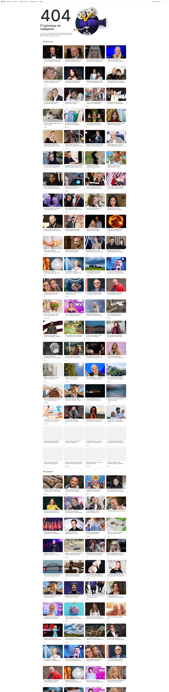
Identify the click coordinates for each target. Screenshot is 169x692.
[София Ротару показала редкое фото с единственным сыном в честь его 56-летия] (116, 182)
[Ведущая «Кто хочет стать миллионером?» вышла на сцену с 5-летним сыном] (95, 246)
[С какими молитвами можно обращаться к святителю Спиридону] (95, 612)
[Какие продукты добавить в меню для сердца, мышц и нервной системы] (53, 564)
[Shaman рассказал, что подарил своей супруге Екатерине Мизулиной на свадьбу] (53, 203)
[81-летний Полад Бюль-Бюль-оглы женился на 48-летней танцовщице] (95, 288)
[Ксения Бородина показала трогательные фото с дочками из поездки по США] (53, 521)
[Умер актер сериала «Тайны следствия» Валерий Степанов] (74, 394)
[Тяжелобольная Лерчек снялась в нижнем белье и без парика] (95, 415)
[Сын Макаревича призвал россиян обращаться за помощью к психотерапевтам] (95, 633)
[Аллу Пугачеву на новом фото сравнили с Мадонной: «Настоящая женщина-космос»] (74, 436)
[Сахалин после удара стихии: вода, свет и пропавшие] (95, 331)
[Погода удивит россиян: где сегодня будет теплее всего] (95, 267)
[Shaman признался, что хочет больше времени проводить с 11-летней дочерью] (116, 140)
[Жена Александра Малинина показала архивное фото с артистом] (53, 98)
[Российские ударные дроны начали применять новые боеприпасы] (116, 309)
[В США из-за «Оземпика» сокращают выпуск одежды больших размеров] (74, 119)
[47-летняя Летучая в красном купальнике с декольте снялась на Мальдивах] (116, 436)
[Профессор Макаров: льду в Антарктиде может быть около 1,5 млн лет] (53, 500)
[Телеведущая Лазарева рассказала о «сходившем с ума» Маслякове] (74, 267)
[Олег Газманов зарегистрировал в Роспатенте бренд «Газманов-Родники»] (95, 373)
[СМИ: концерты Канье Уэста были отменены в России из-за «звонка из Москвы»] (53, 182)
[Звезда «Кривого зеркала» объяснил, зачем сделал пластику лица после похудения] (74, 246)
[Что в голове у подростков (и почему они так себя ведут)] (95, 98)
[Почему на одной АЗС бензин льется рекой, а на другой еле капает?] (74, 352)
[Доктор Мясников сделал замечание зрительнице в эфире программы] (74, 633)
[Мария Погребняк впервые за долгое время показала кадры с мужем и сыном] (116, 676)
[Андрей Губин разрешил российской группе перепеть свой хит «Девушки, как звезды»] (74, 564)
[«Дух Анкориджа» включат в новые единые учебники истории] (74, 203)
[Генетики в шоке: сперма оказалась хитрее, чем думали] (116, 458)
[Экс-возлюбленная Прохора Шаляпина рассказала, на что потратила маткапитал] (53, 633)
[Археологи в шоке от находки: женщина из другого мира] (116, 655)
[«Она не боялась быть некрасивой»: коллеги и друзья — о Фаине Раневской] (53, 352)
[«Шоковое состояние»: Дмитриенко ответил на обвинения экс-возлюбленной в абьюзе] (74, 655)
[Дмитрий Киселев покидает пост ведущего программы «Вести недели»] (74, 55)
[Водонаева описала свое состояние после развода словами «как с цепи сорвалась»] (116, 500)
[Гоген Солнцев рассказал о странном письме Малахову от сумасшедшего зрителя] (95, 119)
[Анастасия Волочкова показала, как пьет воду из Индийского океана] (53, 161)
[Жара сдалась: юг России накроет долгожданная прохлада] (74, 140)
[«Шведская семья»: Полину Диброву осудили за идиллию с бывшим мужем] (74, 479)
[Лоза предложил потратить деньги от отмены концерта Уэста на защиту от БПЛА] (116, 585)
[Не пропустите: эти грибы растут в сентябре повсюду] (74, 288)
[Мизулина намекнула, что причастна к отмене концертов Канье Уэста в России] (116, 55)
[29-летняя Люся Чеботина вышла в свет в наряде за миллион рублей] (74, 309)
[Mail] (2, 1)
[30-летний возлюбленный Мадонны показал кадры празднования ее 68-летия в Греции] (95, 225)
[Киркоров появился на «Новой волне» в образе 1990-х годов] (116, 521)
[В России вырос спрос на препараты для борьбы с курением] (95, 655)
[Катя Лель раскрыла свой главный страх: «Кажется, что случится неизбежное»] (74, 500)
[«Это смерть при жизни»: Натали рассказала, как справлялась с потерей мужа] (95, 55)
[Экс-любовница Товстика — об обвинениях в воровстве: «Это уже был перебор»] (95, 352)
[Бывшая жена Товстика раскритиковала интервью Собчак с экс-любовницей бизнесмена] (116, 203)
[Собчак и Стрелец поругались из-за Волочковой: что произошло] (95, 585)
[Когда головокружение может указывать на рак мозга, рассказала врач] (74, 182)
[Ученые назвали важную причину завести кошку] (53, 119)
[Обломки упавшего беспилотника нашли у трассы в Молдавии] (74, 676)
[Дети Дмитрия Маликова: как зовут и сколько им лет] (95, 203)
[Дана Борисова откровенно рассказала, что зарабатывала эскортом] (116, 98)
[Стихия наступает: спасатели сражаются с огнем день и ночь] (95, 436)
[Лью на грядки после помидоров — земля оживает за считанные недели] (74, 331)
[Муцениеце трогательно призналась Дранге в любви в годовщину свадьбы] (116, 246)
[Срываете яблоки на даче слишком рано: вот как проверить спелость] (116, 161)
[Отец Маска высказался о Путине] (116, 633)
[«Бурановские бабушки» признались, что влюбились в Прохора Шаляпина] (53, 655)
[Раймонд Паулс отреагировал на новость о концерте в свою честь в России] (74, 542)
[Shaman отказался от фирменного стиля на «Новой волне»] (53, 676)
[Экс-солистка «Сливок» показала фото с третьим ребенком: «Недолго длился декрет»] (74, 415)
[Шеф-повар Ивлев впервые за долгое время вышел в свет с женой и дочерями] (116, 479)
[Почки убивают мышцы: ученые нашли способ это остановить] (95, 500)
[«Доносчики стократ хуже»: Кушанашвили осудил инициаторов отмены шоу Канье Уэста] (74, 98)
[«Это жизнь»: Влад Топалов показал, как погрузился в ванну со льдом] (116, 267)
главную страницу (54, 35)
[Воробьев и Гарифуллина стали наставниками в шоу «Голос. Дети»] (116, 542)
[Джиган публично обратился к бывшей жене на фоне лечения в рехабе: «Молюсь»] (53, 225)
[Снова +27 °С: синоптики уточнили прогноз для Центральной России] (74, 373)
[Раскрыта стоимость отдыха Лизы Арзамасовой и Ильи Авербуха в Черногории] (74, 225)
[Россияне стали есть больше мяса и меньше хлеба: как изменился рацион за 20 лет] (53, 309)
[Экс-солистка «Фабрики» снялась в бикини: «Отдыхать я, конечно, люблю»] (116, 352)
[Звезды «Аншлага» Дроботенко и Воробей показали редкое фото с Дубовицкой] (95, 140)
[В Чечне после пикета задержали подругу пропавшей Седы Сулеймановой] (53, 76)
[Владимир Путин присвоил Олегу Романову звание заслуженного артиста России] (74, 161)
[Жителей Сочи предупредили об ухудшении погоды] (116, 394)
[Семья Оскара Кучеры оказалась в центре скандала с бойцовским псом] (53, 55)
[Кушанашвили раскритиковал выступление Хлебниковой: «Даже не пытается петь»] (74, 76)
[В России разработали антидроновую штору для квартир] (53, 585)
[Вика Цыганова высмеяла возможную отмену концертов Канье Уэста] (95, 309)
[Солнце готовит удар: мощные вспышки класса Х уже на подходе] (116, 225)
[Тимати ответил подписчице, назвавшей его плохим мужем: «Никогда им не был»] (116, 415)
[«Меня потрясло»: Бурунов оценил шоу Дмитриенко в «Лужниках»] (53, 458)
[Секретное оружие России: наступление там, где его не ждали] (95, 394)
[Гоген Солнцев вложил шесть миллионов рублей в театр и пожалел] (95, 182)
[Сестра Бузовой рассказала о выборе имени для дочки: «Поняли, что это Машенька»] (53, 288)
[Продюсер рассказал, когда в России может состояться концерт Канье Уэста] (53, 542)
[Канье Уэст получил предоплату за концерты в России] (74, 585)
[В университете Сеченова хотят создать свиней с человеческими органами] (53, 612)
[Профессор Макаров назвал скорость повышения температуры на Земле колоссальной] (116, 564)
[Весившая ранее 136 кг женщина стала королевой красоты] (53, 394)
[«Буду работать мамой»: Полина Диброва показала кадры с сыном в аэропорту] (116, 119)
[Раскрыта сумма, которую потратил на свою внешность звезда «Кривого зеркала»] (74, 612)
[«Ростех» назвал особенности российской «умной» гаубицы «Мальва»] (116, 373)
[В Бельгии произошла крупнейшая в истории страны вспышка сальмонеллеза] (53, 246)
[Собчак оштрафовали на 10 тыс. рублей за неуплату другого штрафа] (95, 564)
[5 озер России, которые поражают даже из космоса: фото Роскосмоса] (95, 161)
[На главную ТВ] (4, 1)
